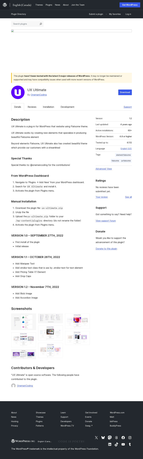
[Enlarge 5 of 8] (59, 329)
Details (17, 106)
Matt (112, 417)
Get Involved (91, 412)
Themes (39, 417)
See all (128, 197)
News (13, 417)
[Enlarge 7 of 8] (85, 317)
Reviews (32, 106)
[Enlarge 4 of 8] (59, 317)
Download (125, 92)
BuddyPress (115, 425)
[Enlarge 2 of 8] (32, 336)
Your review (102, 197)
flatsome (115, 161)
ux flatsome (126, 161)
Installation (48, 106)
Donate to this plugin (106, 248)
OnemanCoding (39, 94)
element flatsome (123, 155)
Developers (66, 421)
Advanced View (104, 168)
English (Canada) (45, 441)
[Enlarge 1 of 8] (32, 317)
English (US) (126, 148)
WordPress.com (117, 412)
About (14, 412)
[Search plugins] (41, 24)
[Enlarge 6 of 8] (59, 346)
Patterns (40, 425)
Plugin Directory (18, 14)
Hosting (14, 421)
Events (88, 417)
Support (128, 106)
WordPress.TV (67, 425)
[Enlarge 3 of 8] (32, 353)
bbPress (114, 421)
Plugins (39, 421)
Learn (63, 412)
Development (67, 106)
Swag (89, 425)
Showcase (41, 412)
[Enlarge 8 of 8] (85, 334)
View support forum (106, 220)
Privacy (14, 425)
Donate (88, 421)
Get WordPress (130, 5)
